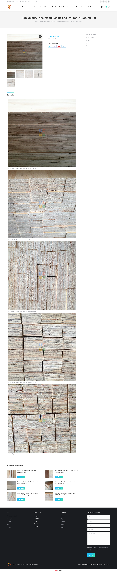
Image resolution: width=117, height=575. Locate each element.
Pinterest (36, 523)
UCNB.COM (107, 564)
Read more (21, 477)
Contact (62, 524)
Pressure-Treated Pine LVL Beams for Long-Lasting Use (28, 482)
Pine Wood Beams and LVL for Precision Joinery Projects (66, 471)
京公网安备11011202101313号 (96, 564)
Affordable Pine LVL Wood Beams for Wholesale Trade (65, 482)
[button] (40, 36)
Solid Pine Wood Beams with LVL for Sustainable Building (27, 494)
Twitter (35, 521)
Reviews (63, 521)
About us (63, 516)
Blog (62, 518)
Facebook (36, 518)
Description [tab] (10, 95)
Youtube (36, 526)
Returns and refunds (91, 34)
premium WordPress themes (31, 564)
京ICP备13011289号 (83, 564)
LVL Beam (55, 38)
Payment (88, 46)
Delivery (88, 40)
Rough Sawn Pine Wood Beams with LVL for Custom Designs (65, 494)
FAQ (87, 43)
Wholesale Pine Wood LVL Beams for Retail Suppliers (27, 471)
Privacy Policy (90, 37)
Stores (62, 527)
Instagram (36, 516)
